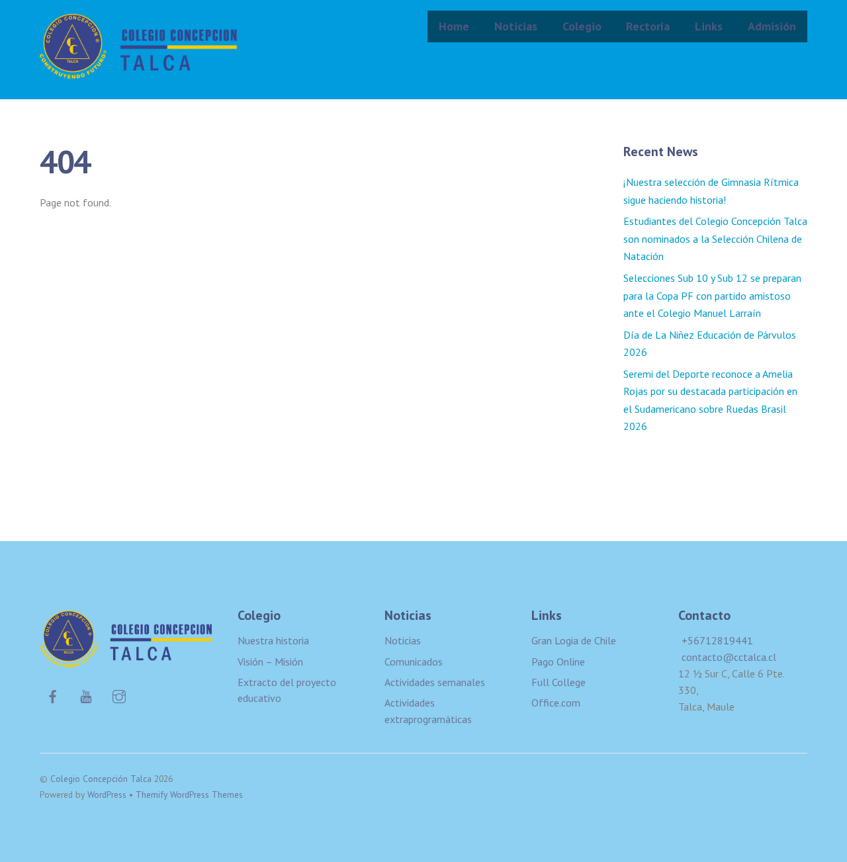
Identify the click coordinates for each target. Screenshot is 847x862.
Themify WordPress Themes (189, 794)
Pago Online (558, 661)
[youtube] (86, 694)
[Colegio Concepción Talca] (139, 69)
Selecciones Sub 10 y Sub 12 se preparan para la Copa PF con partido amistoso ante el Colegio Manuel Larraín (712, 295)
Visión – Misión (270, 661)
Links (709, 26)
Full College (558, 682)
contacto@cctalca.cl (729, 657)
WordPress (106, 794)
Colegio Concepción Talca (101, 779)
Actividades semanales (434, 682)
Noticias (515, 26)
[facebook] (53, 694)
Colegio (582, 26)
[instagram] (119, 694)
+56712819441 (717, 640)
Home (454, 26)
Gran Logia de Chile (573, 640)
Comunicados (413, 661)
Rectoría (648, 26)
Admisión (772, 26)
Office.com (555, 702)
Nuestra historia (273, 640)
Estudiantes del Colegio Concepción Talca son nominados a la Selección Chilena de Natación (715, 238)
